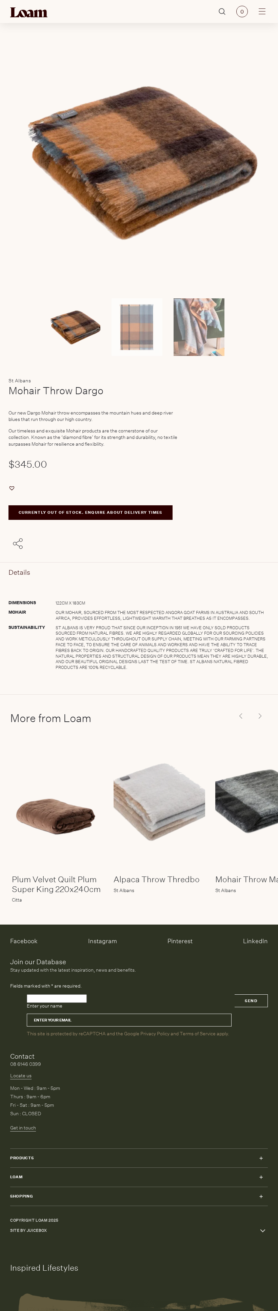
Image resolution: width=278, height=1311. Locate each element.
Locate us (21, 1076)
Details (19, 572)
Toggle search (222, 12)
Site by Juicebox (28, 1230)
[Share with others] (19, 544)
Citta (17, 900)
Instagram (102, 941)
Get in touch (23, 1128)
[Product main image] (77, 327)
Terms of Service (198, 1034)
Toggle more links (263, 1231)
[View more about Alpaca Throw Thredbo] (159, 801)
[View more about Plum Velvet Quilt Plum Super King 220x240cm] (57, 801)
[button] (12, 488)
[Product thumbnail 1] (139, 327)
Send (251, 1000)
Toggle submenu (261, 1158)
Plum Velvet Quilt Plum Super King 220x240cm (56, 884)
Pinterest (180, 941)
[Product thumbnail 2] (201, 327)
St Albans (19, 381)
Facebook (24, 941)
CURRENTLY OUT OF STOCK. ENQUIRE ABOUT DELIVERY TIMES (90, 512)
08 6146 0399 (25, 1064)
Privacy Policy (155, 1034)
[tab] (139, 629)
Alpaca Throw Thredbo (157, 879)
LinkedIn (255, 941)
